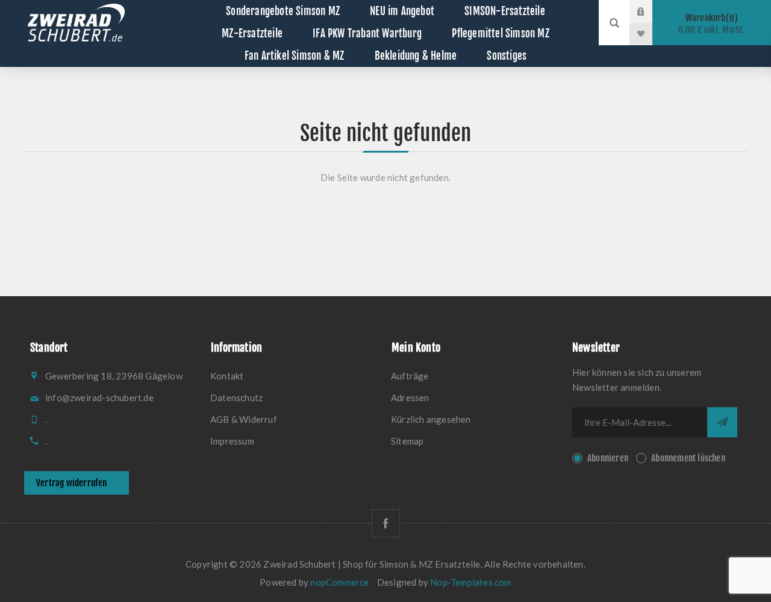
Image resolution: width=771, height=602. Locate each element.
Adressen (410, 397)
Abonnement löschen (688, 458)
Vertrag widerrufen (71, 483)
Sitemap (407, 441)
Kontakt (226, 375)
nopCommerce (339, 582)
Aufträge (410, 375)
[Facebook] (386, 523)
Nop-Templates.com (470, 582)
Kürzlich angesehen (431, 419)
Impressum (232, 441)
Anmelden (650, 11)
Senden (722, 422)
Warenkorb (712, 24)
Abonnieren (607, 458)
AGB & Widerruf (243, 419)
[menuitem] (295, 376)
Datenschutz (236, 397)
